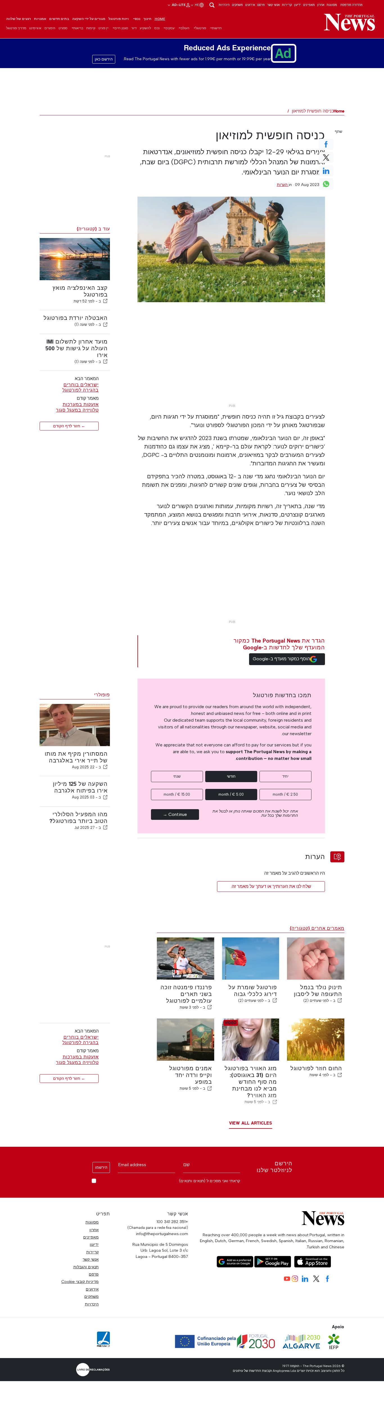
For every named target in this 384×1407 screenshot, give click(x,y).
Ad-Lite (178, 5)
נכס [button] (137, 19)
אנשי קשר (273, 5)
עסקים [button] (170, 28)
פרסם (261, 5)
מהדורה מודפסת (351, 5)
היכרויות (224, 5)
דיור (134, 28)
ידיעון (297, 5)
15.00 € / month (177, 794)
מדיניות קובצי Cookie (80, 1281)
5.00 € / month (231, 794)
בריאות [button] (78, 28)
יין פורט (103, 28)
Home (160, 19)
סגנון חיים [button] (121, 28)
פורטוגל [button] (200, 28)
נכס (157, 28)
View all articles (250, 1123)
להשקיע (145, 28)
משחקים (237, 5)
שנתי (176, 776)
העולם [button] (184, 28)
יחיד (285, 776)
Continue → (175, 814)
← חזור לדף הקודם (69, 425)
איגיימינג (35, 28)
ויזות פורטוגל (119, 19)
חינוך (147, 19)
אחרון (320, 5)
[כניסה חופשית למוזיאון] (231, 249)
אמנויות (40, 19)
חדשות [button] (217, 28)
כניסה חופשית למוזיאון (313, 111)
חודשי (231, 776)
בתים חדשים (59, 19)
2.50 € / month (285, 794)
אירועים (250, 5)
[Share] (105, 301)
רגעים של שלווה (18, 19)
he (196, 5)
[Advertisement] (231, 361)
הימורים (49, 28)
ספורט (62, 28)
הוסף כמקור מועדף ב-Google (281, 658)
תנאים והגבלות (86, 1266)
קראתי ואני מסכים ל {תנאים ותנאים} (209, 1181)
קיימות (90, 28)
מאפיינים (309, 5)
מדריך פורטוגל (16, 28)
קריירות (287, 5)
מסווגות (332, 5)
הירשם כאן (104, 59)
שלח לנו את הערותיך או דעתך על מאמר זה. (271, 886)
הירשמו (101, 1167)
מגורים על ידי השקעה (88, 19)
